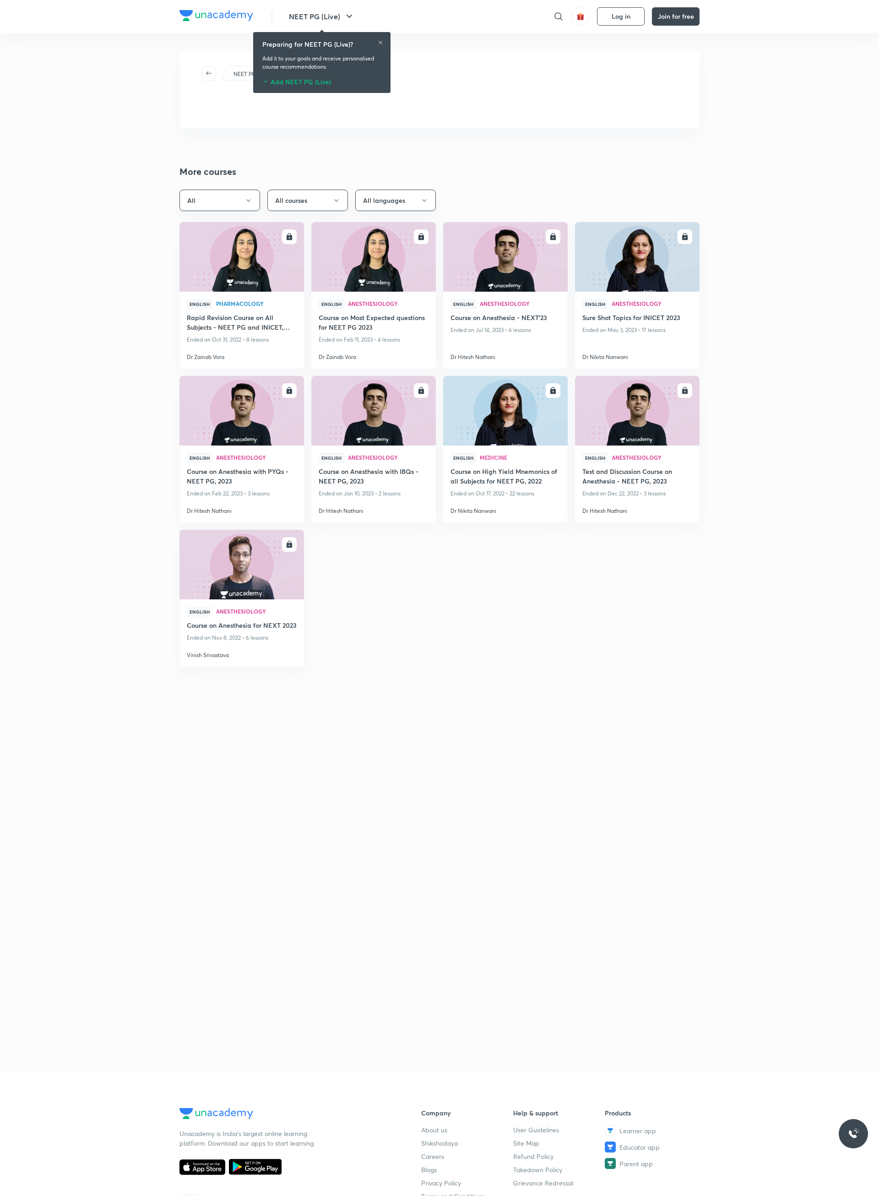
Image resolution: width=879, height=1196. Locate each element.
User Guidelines (536, 1129)
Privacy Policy (441, 1183)
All (191, 200)
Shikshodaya (439, 1143)
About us (434, 1129)
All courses (291, 200)
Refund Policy (533, 1156)
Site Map (526, 1143)
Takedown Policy (537, 1169)
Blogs (429, 1169)
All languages (384, 200)
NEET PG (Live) (314, 16)
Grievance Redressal (543, 1183)
